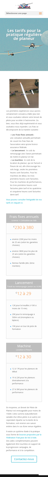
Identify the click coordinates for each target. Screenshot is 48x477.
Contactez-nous (24, 459)
